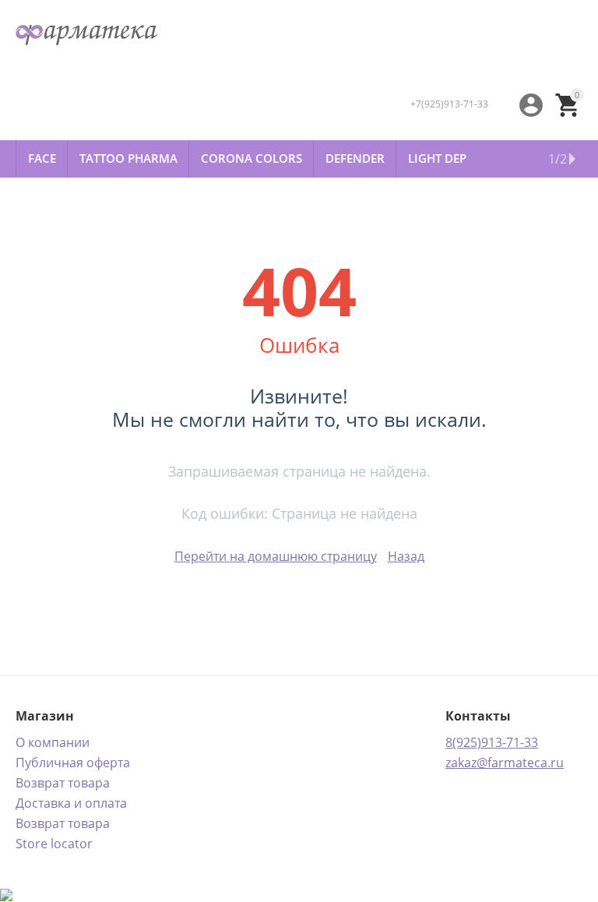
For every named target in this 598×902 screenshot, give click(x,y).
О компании (53, 742)
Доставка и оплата (71, 803)
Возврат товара (63, 782)
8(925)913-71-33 (491, 742)
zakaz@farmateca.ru (504, 762)
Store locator (54, 843)
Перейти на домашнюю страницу (275, 556)
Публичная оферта (73, 762)
